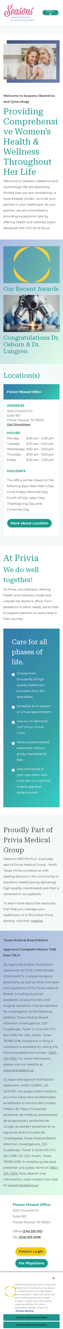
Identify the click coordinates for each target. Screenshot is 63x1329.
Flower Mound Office (24, 392)
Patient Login (31, 1251)
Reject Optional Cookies (31, 1324)
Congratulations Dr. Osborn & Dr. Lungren (31, 344)
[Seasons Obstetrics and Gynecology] (19, 12)
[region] (31, 1300)
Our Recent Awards (30, 289)
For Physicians (31, 1263)
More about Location (29, 523)
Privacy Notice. (25, 1310)
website (37, 921)
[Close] (53, 1278)
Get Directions (18, 424)
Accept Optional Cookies (31, 1317)
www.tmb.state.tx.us (18, 1070)
